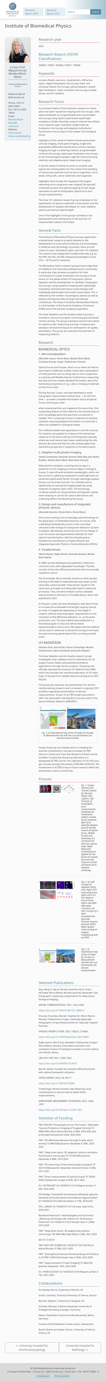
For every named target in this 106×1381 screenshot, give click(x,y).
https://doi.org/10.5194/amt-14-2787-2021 (60, 1109)
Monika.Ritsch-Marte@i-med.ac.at (16, 123)
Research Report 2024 (31, 12)
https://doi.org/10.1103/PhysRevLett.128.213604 (64, 1036)
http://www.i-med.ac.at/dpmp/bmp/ (20, 134)
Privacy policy (62, 1376)
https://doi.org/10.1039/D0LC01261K (58, 1063)
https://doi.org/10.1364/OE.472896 (57, 1083)
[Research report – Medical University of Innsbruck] (12, 9)
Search (95, 11)
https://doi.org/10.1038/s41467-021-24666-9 (61, 1010)
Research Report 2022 (53, 12)
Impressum (43, 1376)
